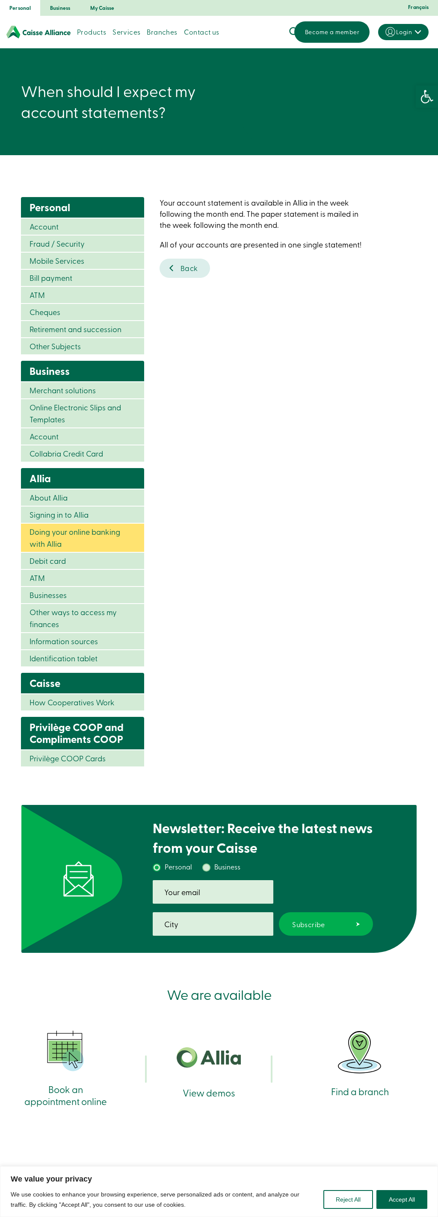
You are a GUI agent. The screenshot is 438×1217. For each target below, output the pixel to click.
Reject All (348, 1199)
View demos (209, 1092)
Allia (40, 478)
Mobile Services (57, 260)
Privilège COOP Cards (68, 758)
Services (126, 31)
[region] (219, 1191)
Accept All (402, 1199)
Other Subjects (55, 346)
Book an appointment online (65, 1095)
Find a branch (360, 1091)
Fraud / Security (57, 243)
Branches (162, 31)
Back (189, 268)
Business (60, 8)
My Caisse (102, 8)
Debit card (48, 560)
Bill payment (51, 277)
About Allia (49, 497)
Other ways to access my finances (73, 618)
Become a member (332, 32)
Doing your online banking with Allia (75, 537)
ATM (37, 294)
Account (44, 226)
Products (91, 31)
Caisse (45, 682)
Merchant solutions (63, 390)
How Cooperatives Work (72, 702)
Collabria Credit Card (66, 453)
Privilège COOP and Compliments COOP (77, 732)
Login (404, 32)
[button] (427, 96)
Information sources (64, 641)
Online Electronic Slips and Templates (75, 413)
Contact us (201, 31)
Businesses (48, 594)
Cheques (45, 311)
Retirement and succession (75, 329)
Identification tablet (64, 658)
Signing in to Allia (59, 514)
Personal (20, 8)
